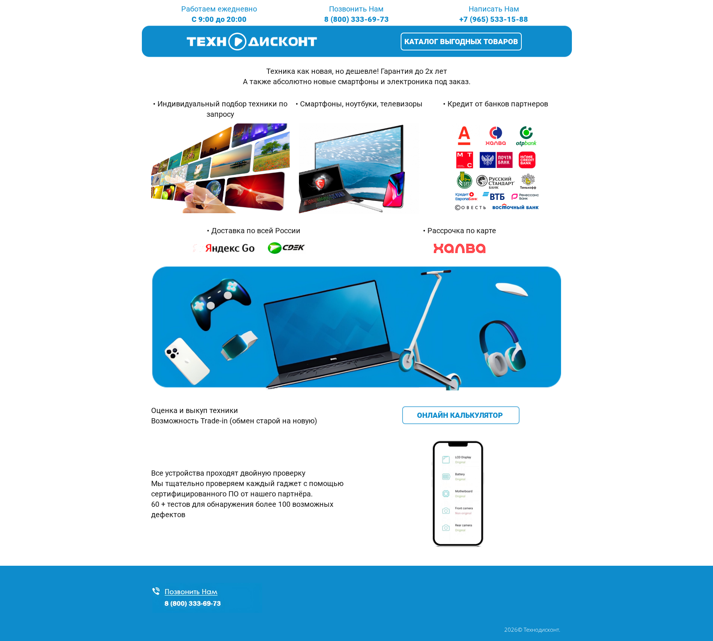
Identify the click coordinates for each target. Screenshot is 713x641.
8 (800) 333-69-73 (356, 19)
